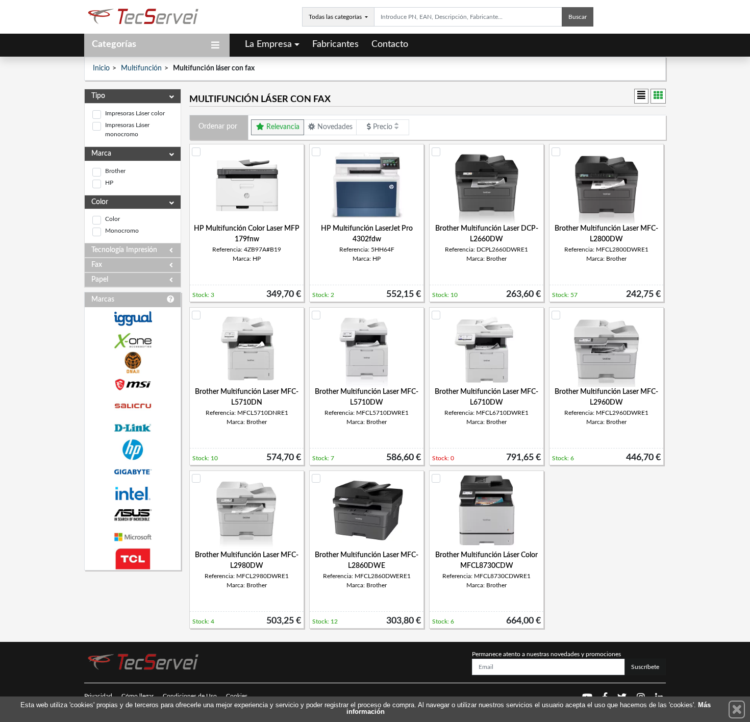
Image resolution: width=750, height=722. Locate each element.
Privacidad (98, 696)
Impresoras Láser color (135, 113)
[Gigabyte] (133, 472)
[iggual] (133, 318)
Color (112, 219)
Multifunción (141, 68)
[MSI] (133, 384)
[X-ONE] (133, 341)
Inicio (101, 68)
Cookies (236, 696)
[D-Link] (133, 428)
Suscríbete (645, 667)
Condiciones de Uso (190, 696)
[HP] (133, 450)
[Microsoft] (133, 537)
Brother (115, 171)
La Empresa (268, 44)
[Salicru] (133, 406)
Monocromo (122, 231)
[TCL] (133, 559)
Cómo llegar (137, 696)
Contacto (389, 44)
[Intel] (133, 494)
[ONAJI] (133, 363)
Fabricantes (335, 44)
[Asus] (133, 515)
